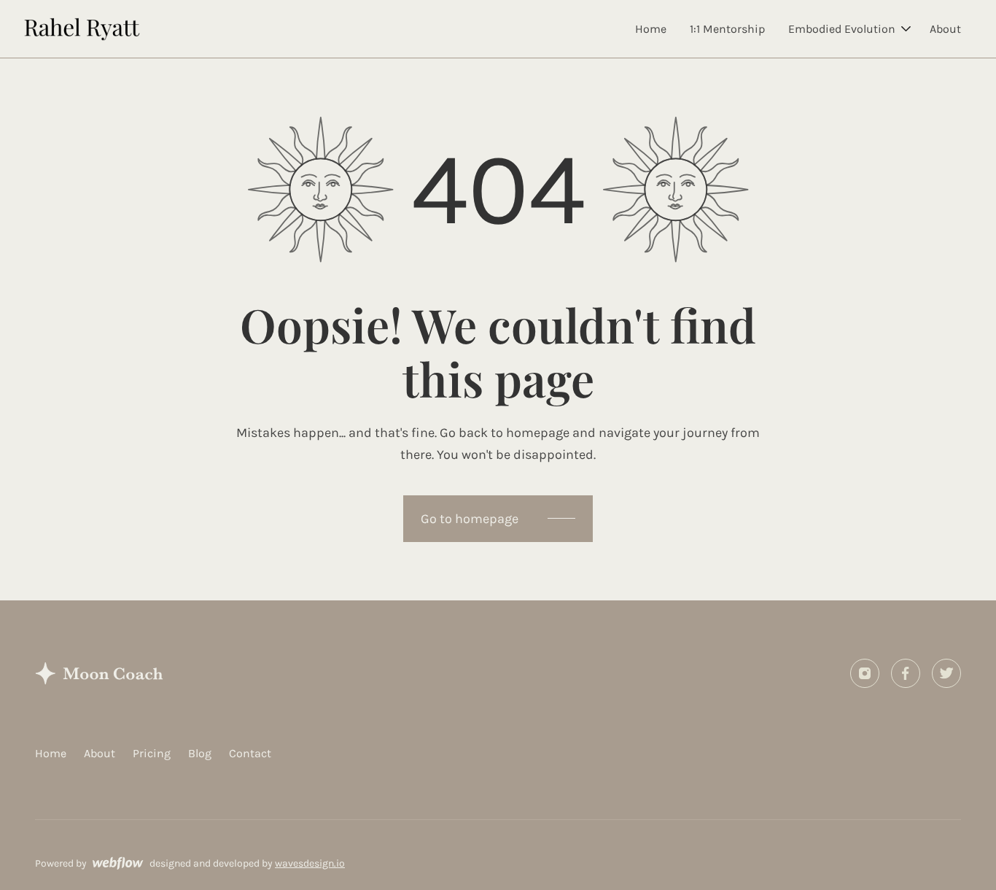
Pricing (152, 753)
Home (650, 29)
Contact (250, 753)
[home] (82, 29)
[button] (847, 29)
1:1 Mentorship (727, 29)
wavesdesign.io (310, 863)
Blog (199, 753)
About (945, 29)
